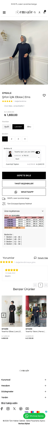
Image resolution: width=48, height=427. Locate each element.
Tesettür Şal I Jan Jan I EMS (24, 152)
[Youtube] (27, 408)
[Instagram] (8, 408)
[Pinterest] (20, 408)
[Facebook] (1, 408)
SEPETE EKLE (24, 175)
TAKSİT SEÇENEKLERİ (24, 184)
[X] (14, 408)
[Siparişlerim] (39, 12)
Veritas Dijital (24, 423)
